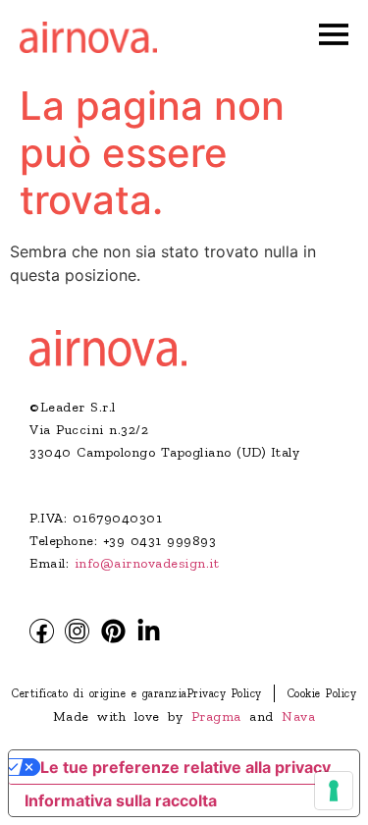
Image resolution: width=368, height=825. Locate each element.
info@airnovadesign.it (147, 563)
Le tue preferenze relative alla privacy (185, 767)
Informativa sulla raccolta (121, 800)
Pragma (216, 716)
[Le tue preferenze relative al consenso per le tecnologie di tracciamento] (333, 790)
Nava (298, 716)
